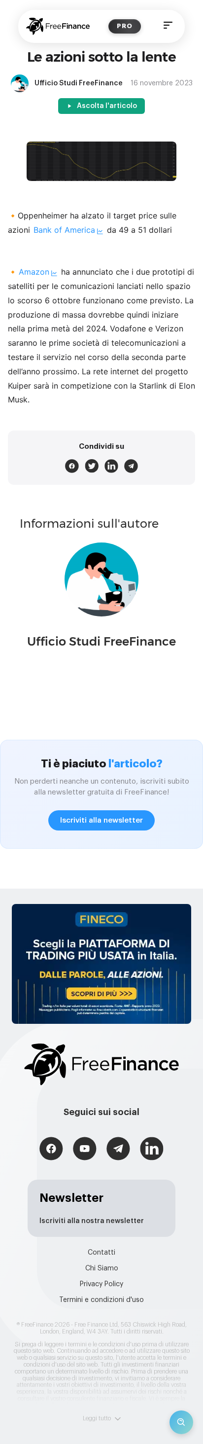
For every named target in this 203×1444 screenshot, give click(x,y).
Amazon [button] (34, 272)
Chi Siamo (101, 1268)
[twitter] (92, 466)
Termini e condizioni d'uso (101, 1300)
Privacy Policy (101, 1284)
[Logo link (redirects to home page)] (58, 26)
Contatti (101, 1252)
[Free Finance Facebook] (51, 1150)
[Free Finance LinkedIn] (152, 1150)
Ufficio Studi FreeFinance (101, 641)
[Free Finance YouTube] (85, 1150)
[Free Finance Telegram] (118, 1150)
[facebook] (72, 466)
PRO (125, 26)
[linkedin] (111, 466)
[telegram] (131, 466)
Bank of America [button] (64, 230)
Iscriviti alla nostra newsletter (91, 1221)
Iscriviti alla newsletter (101, 820)
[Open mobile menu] (168, 26)
